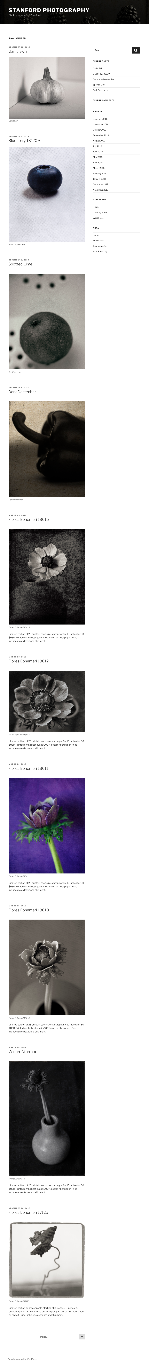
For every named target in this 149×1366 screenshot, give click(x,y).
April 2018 (98, 162)
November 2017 (100, 190)
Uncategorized (100, 212)
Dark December (22, 392)
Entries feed (98, 240)
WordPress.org (100, 251)
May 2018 (97, 157)
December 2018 (100, 119)
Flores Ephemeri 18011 (28, 768)
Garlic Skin (17, 51)
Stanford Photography (49, 10)
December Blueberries (103, 79)
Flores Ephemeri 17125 (28, 1212)
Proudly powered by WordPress (22, 1359)
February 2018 (100, 173)
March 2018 (98, 168)
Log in (96, 235)
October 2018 (99, 129)
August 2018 (99, 140)
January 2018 (99, 179)
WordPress (98, 218)
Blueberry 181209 (24, 140)
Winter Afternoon (24, 1051)
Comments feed (100, 246)
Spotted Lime (20, 264)
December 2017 (100, 184)
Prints (96, 207)
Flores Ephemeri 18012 (28, 661)
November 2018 (100, 124)
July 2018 (97, 146)
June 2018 (98, 151)
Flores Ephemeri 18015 (28, 519)
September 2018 (101, 135)
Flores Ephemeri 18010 (28, 910)
